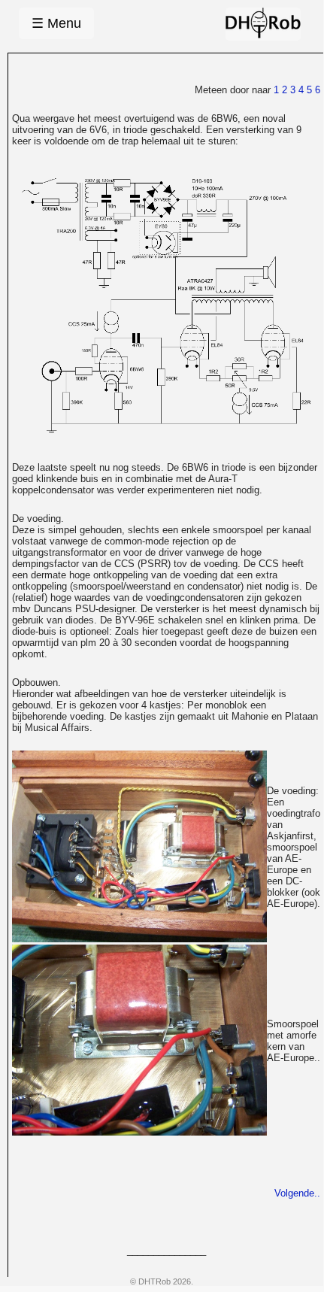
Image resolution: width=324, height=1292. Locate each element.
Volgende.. (297, 1193)
